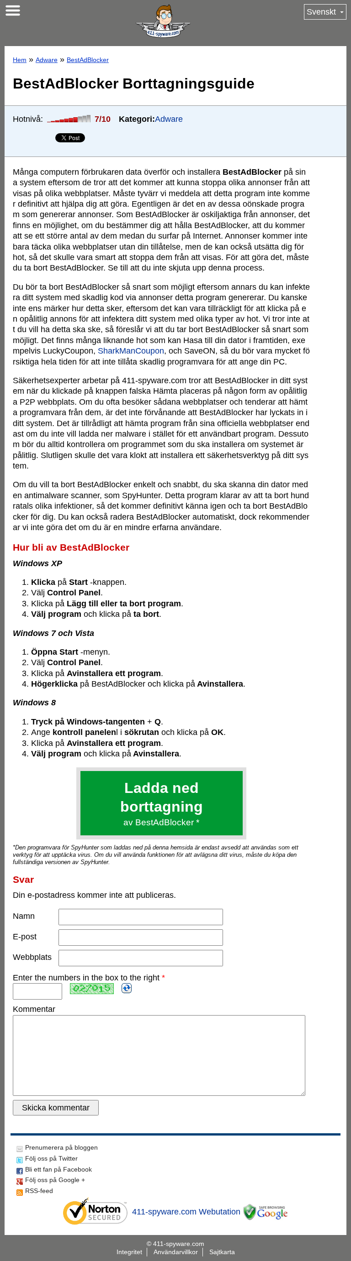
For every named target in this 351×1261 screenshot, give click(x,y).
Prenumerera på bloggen (61, 1147)
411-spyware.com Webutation (186, 1211)
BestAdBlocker (88, 59)
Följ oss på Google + (55, 1179)
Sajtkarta (222, 1252)
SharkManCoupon (131, 350)
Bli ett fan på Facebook (58, 1169)
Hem (20, 59)
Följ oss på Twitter (51, 1158)
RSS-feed (39, 1190)
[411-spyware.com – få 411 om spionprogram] (163, 21)
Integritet (129, 1252)
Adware (47, 59)
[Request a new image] (127, 988)
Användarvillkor (176, 1252)
